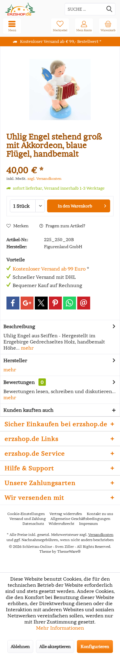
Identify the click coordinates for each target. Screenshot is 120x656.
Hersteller (15, 360)
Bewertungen (19, 382)
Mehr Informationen (60, 628)
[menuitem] (108, 26)
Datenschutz (33, 523)
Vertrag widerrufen (66, 513)
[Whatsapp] (69, 303)
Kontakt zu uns (100, 513)
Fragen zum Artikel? (65, 226)
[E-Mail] (83, 303)
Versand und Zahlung (28, 518)
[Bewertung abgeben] (60, 162)
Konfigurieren (95, 646)
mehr (27, 348)
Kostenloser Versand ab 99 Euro (49, 269)
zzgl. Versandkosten (44, 178)
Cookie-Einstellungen (26, 513)
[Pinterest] (55, 303)
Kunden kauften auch (28, 410)
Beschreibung (19, 326)
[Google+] (27, 303)
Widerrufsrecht (61, 523)
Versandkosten (101, 534)
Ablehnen (20, 646)
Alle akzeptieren (55, 646)
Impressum (88, 523)
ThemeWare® (69, 551)
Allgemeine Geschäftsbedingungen (80, 518)
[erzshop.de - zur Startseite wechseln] (30, 9)
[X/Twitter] (41, 303)
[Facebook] (12, 303)
